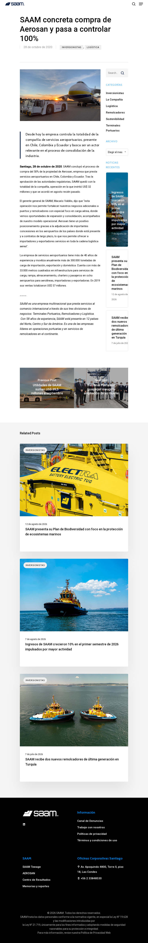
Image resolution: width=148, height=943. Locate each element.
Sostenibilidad (115, 119)
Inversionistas (71, 47)
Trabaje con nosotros (91, 827)
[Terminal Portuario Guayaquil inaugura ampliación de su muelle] (101, 388)
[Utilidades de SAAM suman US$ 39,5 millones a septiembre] (47, 388)
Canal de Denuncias (90, 821)
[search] (133, 4)
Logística (93, 47)
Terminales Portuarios (113, 128)
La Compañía (114, 99)
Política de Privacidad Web (96, 932)
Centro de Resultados (36, 879)
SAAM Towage (32, 866)
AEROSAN (29, 873)
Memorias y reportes (36, 886)
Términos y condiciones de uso (97, 840)
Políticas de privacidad (92, 834)
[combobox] (117, 152)
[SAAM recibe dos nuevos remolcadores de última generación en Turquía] (74, 728)
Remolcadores (115, 112)
